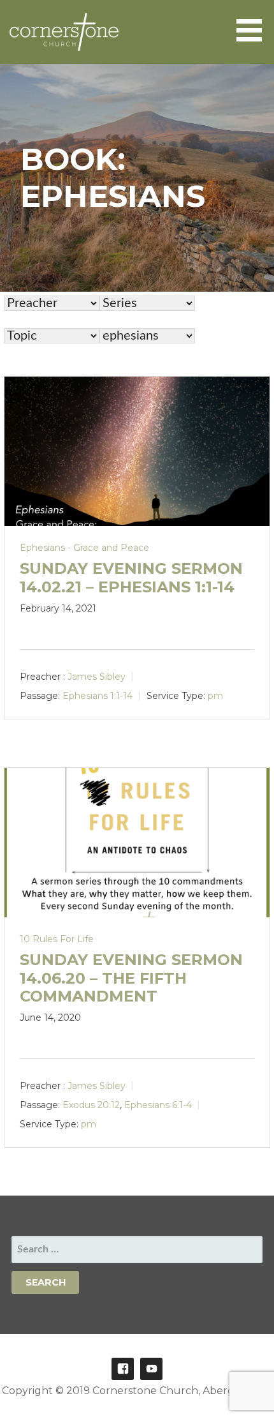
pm (215, 696)
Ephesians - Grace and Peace (84, 547)
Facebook (123, 1369)
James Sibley (97, 676)
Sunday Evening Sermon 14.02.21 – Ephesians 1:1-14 (131, 577)
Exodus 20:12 (91, 1105)
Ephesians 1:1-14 (97, 696)
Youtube (151, 1369)
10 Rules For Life (57, 939)
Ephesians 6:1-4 (158, 1105)
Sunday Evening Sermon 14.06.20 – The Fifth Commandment (131, 978)
